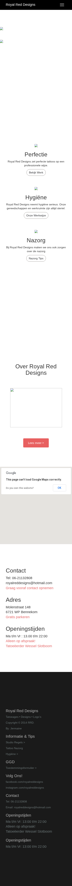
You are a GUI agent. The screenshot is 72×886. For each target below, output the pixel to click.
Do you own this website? (20, 488)
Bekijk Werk (36, 172)
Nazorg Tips (36, 258)
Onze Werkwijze (36, 215)
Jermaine (16, 728)
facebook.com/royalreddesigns (24, 781)
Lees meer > (36, 443)
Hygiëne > (12, 753)
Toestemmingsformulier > (21, 767)
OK (59, 487)
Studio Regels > (15, 742)
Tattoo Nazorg (14, 748)
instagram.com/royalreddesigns (25, 787)
